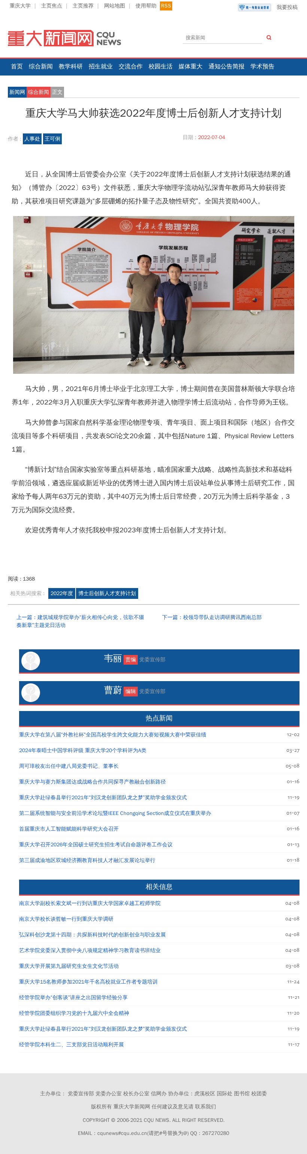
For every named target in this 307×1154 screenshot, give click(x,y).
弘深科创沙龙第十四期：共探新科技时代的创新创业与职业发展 (92, 935)
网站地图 (114, 6)
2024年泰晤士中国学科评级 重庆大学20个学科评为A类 (82, 750)
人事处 (32, 139)
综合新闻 (41, 66)
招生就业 (101, 66)
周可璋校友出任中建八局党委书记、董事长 (69, 766)
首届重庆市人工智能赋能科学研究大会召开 (69, 829)
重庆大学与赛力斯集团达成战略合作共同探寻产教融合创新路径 (92, 782)
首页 (17, 66)
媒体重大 (191, 66)
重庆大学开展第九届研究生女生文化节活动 (69, 966)
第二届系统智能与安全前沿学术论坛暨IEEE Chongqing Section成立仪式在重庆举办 (115, 813)
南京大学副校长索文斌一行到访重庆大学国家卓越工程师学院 (90, 903)
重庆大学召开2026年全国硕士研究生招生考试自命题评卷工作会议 (96, 844)
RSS (166, 6)
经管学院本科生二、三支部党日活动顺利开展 (71, 1044)
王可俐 (52, 139)
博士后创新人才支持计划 (107, 593)
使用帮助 (146, 6)
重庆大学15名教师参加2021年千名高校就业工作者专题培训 (88, 982)
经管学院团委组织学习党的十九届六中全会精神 (74, 1013)
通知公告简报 (226, 66)
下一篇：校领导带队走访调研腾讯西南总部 (212, 617)
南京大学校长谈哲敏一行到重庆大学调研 (66, 919)
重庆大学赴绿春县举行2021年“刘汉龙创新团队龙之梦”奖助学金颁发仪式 (103, 797)
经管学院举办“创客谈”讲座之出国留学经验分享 (73, 997)
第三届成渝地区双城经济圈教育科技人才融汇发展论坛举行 (87, 860)
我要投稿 (287, 7)
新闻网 (17, 92)
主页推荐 (83, 6)
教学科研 (71, 66)
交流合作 (131, 66)
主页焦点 (51, 6)
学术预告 (262, 66)
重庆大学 (20, 6)
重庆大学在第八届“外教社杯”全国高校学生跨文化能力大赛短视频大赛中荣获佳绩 (112, 735)
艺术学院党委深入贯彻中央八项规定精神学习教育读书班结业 (90, 950)
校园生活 (161, 66)
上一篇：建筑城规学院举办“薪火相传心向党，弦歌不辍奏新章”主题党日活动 (80, 621)
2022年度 (62, 593)
